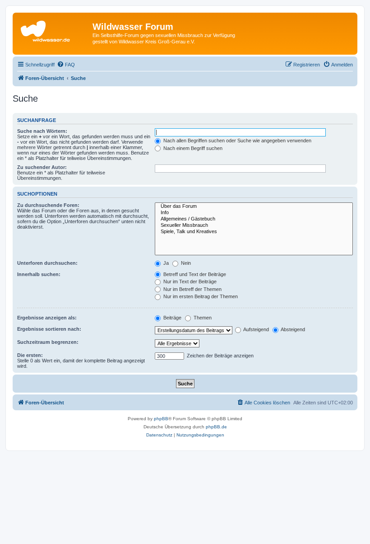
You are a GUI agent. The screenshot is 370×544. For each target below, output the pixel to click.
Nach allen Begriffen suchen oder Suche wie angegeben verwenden (236, 140)
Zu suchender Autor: (42, 167)
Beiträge (171, 317)
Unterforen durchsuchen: (47, 263)
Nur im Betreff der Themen (192, 289)
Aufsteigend (255, 329)
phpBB (161, 418)
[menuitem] (66, 64)
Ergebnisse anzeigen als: (47, 317)
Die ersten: (30, 355)
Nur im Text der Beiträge (189, 281)
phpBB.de (216, 426)
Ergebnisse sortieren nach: (49, 329)
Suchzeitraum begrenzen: (48, 342)
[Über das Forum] (254, 206)
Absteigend (292, 329)
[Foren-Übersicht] (53, 29)
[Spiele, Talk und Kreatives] (254, 232)
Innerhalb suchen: (38, 274)
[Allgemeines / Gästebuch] (254, 219)
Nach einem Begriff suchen (192, 148)
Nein (185, 263)
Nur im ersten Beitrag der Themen (200, 296)
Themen (202, 317)
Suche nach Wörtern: (42, 131)
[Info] (254, 213)
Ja (165, 263)
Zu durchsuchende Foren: (48, 205)
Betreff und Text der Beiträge (194, 274)
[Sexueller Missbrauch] (254, 225)
